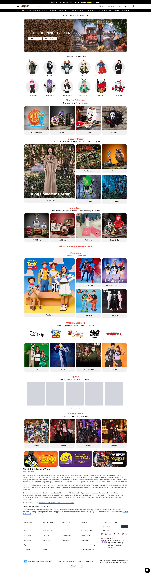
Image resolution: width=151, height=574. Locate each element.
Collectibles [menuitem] (125, 10)
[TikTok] (114, 533)
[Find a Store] (125, 6)
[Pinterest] (123, 533)
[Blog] (127, 533)
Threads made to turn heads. (75, 256)
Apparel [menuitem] (116, 10)
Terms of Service (63, 561)
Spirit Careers (46, 540)
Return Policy (27, 535)
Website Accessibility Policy (88, 545)
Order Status (27, 531)
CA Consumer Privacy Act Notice (89, 526)
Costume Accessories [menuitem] (105, 10)
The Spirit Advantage (48, 531)
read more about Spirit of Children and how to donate (56, 503)
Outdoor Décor (75, 138)
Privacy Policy (72, 561)
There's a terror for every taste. (75, 103)
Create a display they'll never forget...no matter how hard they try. (75, 141)
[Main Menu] (18, 6)
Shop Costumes (50, 38)
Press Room (46, 535)
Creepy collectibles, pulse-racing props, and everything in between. (75, 211)
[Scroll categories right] (131, 10)
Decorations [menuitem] (53, 10)
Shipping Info (27, 545)
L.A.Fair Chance (85, 540)
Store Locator (46, 526)
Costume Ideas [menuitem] (91, 10)
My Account (27, 526)
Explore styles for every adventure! (75, 416)
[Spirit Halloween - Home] (25, 6)
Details (98, 2)
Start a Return (27, 540)
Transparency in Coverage (87, 549)
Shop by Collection (75, 100)
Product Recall (65, 540)
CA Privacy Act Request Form (69, 545)
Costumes (75, 253)
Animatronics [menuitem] (63, 10)
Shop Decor (35, 38)
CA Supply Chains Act (86, 531)
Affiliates (45, 549)
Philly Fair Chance (85, 535)
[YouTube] (118, 533)
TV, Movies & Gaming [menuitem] (77, 10)
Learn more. (111, 547)
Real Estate (45, 545)
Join (124, 526)
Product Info (27, 549)
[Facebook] (102, 533)
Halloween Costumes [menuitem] (40, 10)
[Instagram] (106, 533)
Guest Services (65, 526)
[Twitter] (110, 533)
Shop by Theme (75, 413)
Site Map (64, 531)
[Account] (128, 6)
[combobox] (64, 6)
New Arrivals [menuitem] (26, 10)
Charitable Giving (66, 535)
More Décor (75, 207)
